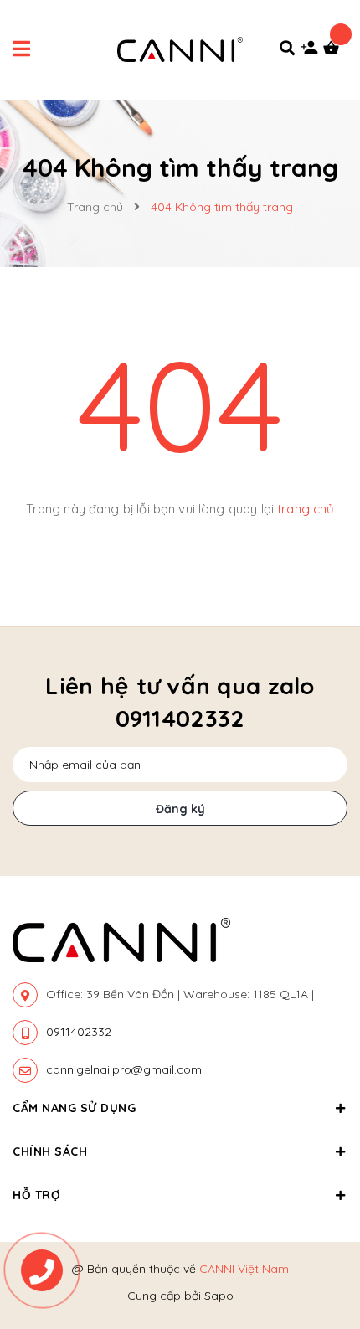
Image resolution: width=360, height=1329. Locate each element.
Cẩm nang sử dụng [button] (74, 1107)
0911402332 (78, 1031)
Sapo (219, 1295)
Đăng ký (180, 808)
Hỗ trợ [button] (36, 1195)
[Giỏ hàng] (334, 52)
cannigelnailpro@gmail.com (124, 1069)
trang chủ (305, 509)
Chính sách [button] (50, 1151)
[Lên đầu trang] (318, 1221)
